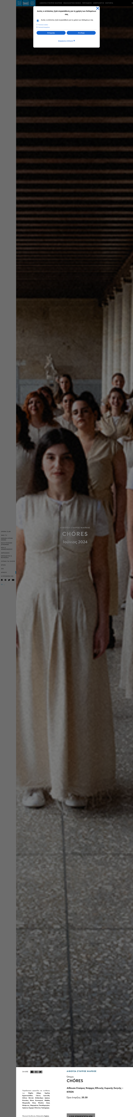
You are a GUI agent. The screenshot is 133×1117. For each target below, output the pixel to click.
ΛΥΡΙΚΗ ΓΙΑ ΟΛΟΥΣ (8, 561)
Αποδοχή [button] (81, 33)
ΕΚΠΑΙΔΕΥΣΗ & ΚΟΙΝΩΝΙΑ (6, 556)
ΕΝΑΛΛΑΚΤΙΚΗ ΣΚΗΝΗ (72, 3)
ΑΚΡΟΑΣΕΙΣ (5, 553)
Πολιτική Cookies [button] (43, 25)
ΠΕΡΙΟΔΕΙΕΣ (87, 3)
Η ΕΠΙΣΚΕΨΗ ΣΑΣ (7, 576)
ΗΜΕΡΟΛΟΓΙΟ (98, 3)
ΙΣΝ (2, 568)
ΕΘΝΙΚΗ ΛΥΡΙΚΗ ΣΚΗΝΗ (7, 539)
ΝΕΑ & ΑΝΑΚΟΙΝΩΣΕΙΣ (6, 548)
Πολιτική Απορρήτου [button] (44, 27)
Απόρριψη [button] (51, 33)
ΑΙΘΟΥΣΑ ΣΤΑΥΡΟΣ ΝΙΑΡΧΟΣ (51, 3)
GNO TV (4, 535)
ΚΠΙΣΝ (3, 565)
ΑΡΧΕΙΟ (4, 572)
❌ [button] (97, 8)
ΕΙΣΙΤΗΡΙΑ (109, 3)
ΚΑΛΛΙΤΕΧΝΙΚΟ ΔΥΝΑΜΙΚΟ (6, 543)
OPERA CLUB (5, 531)
